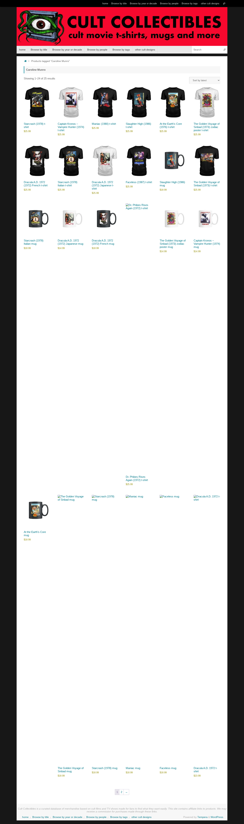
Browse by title (119, 3)
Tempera (202, 817)
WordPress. (217, 817)
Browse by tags (190, 3)
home (105, 3)
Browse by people (169, 3)
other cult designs (210, 3)
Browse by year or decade (143, 3)
